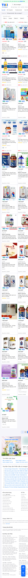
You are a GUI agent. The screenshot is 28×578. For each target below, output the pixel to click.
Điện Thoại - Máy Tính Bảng (9, 556)
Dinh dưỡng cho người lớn (9, 541)
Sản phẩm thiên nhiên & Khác (9, 568)
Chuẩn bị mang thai (8, 543)
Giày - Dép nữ (22, 553)
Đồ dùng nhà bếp (6, 574)
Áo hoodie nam (24, 547)
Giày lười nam (21, 561)
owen (22, 529)
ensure (25, 529)
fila (16, 530)
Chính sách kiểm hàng (7, 503)
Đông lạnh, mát (10, 549)
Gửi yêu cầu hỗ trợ (6, 498)
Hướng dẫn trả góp (6, 506)
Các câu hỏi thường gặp (7, 497)
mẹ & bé (22, 7)
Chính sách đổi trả (6, 504)
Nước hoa (7, 570)
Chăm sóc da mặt (6, 563)
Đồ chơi (14, 537)
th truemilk (16, 529)
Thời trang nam (22, 543)
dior (7, 529)
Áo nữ (20, 537)
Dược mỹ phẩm (13, 571)
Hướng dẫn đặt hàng (6, 500)
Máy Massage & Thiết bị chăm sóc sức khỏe (10, 567)
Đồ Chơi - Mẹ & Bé (7, 536)
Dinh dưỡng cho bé (8, 540)
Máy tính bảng (7, 560)
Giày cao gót (21, 555)
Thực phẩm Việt (12, 548)
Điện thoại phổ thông (8, 559)
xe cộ (19, 7)
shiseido (4, 530)
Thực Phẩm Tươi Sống (7, 545)
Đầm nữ (23, 537)
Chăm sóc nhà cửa (9, 554)
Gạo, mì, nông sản (8, 550)
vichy (14, 530)
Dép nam (25, 562)
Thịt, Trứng (8, 547)
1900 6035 (8, 523)
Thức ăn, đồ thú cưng (8, 553)
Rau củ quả (7, 548)
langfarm (8, 530)
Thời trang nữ (22, 536)
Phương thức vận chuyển (7, 501)
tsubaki (19, 530)
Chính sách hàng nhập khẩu (8, 508)
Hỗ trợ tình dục (12, 570)
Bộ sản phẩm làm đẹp (9, 571)
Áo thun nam (21, 545)
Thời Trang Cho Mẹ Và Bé (7, 537)
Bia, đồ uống (6, 551)
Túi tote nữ (26, 569)
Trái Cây (4, 547)
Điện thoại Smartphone (7, 558)
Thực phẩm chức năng (9, 564)
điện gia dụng (14, 7)
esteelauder (10, 529)
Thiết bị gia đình (13, 574)
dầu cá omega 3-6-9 (7, 460)
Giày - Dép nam (22, 560)
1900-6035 (8, 494)
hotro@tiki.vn (12, 509)
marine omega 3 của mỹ (8, 462)
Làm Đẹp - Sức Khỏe (7, 562)
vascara (4, 529)
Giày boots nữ (23, 557)
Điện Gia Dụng (6, 573)
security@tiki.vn (12, 511)
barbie (19, 529)
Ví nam (20, 573)
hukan (12, 530)
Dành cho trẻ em (8, 552)
